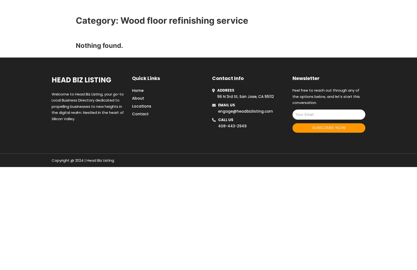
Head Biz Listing (81, 80)
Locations (293, 9)
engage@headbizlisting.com (245, 111)
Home (272, 9)
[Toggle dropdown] (326, 9)
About (138, 98)
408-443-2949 (232, 126)
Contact (140, 114)
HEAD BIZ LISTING (110, 9)
